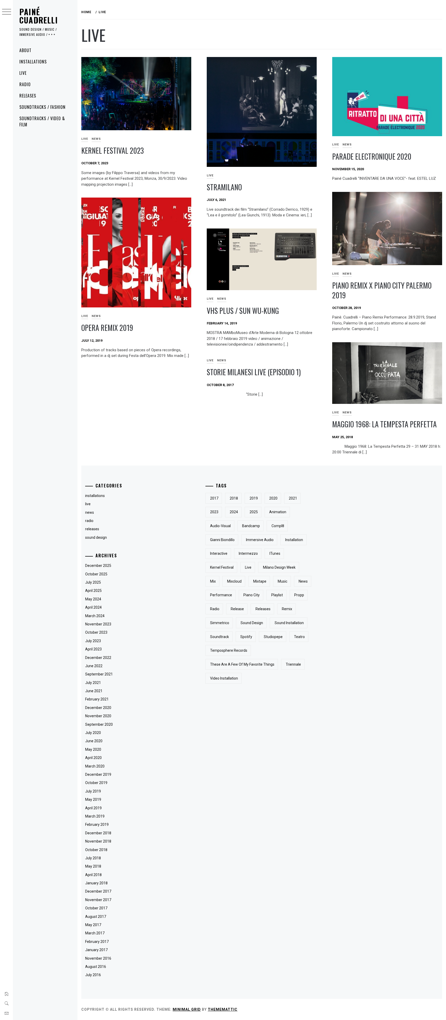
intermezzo (248, 553)
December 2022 (98, 658)
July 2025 (93, 582)
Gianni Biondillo (222, 540)
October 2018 (96, 850)
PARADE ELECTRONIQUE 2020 (371, 156)
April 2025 (93, 591)
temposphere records (228, 650)
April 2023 (93, 649)
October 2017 (96, 908)
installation (294, 540)
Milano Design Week (279, 567)
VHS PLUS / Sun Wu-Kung (243, 310)
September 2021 (99, 674)
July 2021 (93, 683)
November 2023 (98, 624)
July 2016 (93, 975)
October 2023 (96, 632)
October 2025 (96, 574)
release (237, 609)
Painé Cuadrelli (38, 16)
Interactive (218, 553)
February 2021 (97, 699)
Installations (32, 62)
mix (213, 581)
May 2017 (93, 925)
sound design (96, 537)
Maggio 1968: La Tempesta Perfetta (384, 424)
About (25, 50)
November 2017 (98, 900)
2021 (293, 498)
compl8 (278, 526)
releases (92, 529)
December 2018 (98, 833)
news (96, 139)
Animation (277, 512)
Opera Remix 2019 (107, 327)
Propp (299, 595)
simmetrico (219, 623)
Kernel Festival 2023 (112, 150)
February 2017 (97, 942)
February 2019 (97, 824)
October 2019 (96, 783)
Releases (27, 96)
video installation (224, 678)
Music (282, 581)
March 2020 (95, 766)
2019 (254, 498)
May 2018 (93, 866)
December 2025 (98, 566)
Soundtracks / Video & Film (42, 121)
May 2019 (93, 799)
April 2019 (93, 808)
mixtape (259, 581)
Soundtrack (219, 637)
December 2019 (98, 774)
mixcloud (234, 581)
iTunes (274, 553)
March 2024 (95, 616)
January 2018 (96, 883)
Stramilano (224, 187)
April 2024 (93, 607)
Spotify (246, 637)
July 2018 (93, 858)
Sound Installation (289, 623)
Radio (25, 84)
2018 (234, 498)
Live (23, 73)
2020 (273, 498)
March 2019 (95, 816)
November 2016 (98, 958)
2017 (214, 498)
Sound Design (252, 623)
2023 (214, 512)
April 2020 (93, 758)
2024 (234, 512)
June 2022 (93, 666)
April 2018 (93, 875)
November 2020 (98, 716)
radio (89, 521)
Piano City (251, 595)
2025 (254, 512)
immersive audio (260, 540)
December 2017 (98, 891)
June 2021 (93, 691)
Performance (221, 595)
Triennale (293, 664)
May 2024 (93, 599)
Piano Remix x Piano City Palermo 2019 (382, 290)
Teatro (299, 637)
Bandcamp (251, 526)
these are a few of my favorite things (242, 664)
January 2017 (96, 950)
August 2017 (95, 917)
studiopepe (273, 637)
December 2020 (98, 708)
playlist (277, 595)
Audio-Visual (220, 526)
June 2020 (93, 741)
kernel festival (222, 567)
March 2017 (95, 933)
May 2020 (93, 749)
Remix (287, 609)
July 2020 (93, 733)
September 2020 (99, 724)
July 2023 (93, 641)
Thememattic (222, 1009)
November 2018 (98, 841)
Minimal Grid (187, 1009)
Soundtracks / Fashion (42, 107)
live (84, 139)
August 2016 (95, 967)
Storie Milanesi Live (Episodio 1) (254, 372)
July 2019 (93, 791)
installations (95, 496)
